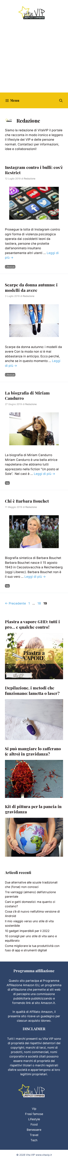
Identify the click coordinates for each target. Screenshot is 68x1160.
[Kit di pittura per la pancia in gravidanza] (34, 854)
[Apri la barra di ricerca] (61, 100)
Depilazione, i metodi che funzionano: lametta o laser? (32, 690)
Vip (7, 483)
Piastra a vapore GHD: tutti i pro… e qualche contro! (32, 624)
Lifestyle (10, 266)
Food (34, 1124)
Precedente (15, 603)
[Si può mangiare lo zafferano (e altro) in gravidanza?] (34, 795)
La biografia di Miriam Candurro (27, 395)
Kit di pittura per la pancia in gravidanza (33, 809)
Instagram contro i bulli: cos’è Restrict (34, 169)
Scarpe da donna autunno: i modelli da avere (31, 287)
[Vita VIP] (34, 12)
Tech (34, 1140)
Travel (34, 1135)
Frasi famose (34, 1114)
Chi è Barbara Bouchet (27, 501)
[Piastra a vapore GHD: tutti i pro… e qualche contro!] (34, 677)
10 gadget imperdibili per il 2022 (27, 931)
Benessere (34, 1129)
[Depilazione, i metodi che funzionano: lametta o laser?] (34, 738)
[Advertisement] (34, 57)
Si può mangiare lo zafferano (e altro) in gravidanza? (33, 751)
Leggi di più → (44, 474)
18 (39, 603)
